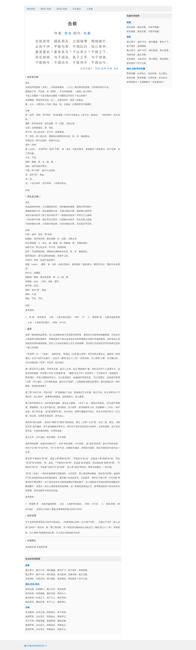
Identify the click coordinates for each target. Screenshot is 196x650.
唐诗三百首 (46, 8)
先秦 (87, 33)
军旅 (97, 68)
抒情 (110, 68)
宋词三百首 (62, 8)
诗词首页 (31, 8)
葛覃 (27, 565)
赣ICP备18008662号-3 (35, 645)
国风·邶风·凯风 (32, 584)
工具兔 (89, 8)
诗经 (116, 68)
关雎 (27, 607)
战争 (103, 68)
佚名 (68, 33)
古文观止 (77, 8)
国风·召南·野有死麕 (136, 68)
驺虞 (129, 22)
